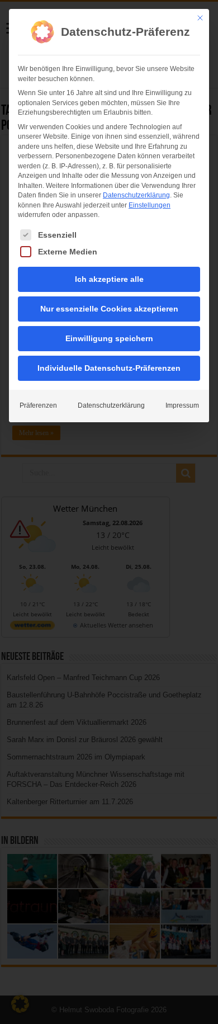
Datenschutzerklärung (136, 195)
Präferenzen (38, 405)
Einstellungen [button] (149, 205)
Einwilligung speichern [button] (109, 338)
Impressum (182, 405)
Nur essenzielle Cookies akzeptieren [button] (109, 308)
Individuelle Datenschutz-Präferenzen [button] (109, 368)
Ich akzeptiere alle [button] (109, 279)
